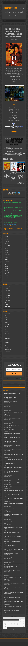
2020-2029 (7, 306)
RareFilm (10, 7)
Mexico (6, 336)
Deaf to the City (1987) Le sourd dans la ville (13, 429)
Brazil (6, 322)
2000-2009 (7, 302)
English (6, 236)
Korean (6, 270)
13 (14, 623)
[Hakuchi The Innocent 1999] (14, 54)
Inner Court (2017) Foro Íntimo (11, 441)
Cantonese (7, 255)
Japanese (7, 247)
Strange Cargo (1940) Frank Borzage (12, 570)
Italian (6, 243)
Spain (6, 331)
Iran (6, 335)
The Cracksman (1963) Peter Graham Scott (13, 532)
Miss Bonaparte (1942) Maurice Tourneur (13, 557)
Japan (7, 140)
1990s (13, 138)
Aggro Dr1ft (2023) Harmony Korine (12, 437)
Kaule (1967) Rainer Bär (9, 475)
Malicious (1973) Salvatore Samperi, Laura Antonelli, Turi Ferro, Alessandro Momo (12, 154)
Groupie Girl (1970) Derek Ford (11, 553)
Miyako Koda (9, 142)
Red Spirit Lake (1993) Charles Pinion (12, 597)
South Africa (7, 342)
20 (14, 624)
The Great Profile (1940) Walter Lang (12, 445)
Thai (6, 279)
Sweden (7, 344)
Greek (6, 250)
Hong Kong (7, 333)
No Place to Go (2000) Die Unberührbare (13, 459)
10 (5, 623)
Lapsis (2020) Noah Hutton (10, 545)
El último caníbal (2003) (9, 409)
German (7, 241)
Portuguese (7, 245)
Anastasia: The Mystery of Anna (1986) (12, 479)
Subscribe (14, 374)
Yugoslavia (7, 351)
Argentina (7, 319)
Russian (6, 273)
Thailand (7, 345)
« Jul (13, 629)
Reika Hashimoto (17, 142)
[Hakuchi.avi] (14, 92)
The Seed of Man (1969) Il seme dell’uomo (13, 490)
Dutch (6, 263)
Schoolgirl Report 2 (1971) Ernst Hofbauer (13, 514)
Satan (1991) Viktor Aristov (10, 397)
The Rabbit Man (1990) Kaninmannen (12, 433)
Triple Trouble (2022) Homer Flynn (11, 610)
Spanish (7, 239)
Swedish (7, 248)
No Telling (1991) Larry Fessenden (11, 471)
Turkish (6, 275)
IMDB (14, 104)
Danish (6, 252)
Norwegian (7, 272)
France (6, 317)
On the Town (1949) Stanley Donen (11, 494)
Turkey (6, 347)
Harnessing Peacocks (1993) (10, 405)
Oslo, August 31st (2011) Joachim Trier (12, 606)
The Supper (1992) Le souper (10, 401)
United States (8, 313)
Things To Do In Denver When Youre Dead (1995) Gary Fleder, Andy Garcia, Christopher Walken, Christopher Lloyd (20, 179)
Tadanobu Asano (14, 144)
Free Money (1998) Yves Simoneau (11, 486)
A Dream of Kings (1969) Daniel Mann (12, 518)
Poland (6, 340)
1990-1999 (7, 300)
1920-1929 (7, 288)
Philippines (7, 338)
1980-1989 (7, 299)
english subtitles (19, 138)
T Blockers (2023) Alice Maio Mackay (12, 541)
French (6, 238)
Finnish (6, 257)
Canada (6, 329)
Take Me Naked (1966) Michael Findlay (12, 482)
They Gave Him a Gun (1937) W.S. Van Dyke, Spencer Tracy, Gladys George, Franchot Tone (6, 175)
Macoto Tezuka (18, 140)
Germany (7, 324)
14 (17, 623)
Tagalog (7, 261)
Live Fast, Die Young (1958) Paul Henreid (13, 422)
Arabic (6, 259)
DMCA (6, 352)
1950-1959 (7, 293)
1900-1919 (7, 286)
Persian (6, 277)
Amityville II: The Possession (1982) (12, 418)
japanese (12, 140)
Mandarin (7, 268)
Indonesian (7, 254)
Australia (7, 320)
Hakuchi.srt (14, 132)
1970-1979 (7, 297)
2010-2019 (7, 304)
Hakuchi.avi (14, 131)
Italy (6, 315)
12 (11, 623)
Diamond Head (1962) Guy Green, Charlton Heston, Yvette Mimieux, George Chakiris (14, 149)
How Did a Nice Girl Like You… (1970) (12, 393)
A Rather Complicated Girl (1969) (11, 574)
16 (23, 623)
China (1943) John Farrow (9, 463)
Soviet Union (8, 349)
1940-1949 (7, 292)
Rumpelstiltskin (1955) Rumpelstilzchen (12, 561)
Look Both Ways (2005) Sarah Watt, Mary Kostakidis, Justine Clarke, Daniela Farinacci (13, 177)
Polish (6, 266)
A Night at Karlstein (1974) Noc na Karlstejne (13, 549)
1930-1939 (7, 290)
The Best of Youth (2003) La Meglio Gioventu (14, 583)
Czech (6, 264)
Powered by (10, 378)
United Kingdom (8, 328)
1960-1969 (7, 295)
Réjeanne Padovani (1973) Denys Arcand (13, 467)
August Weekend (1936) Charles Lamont (13, 425)
